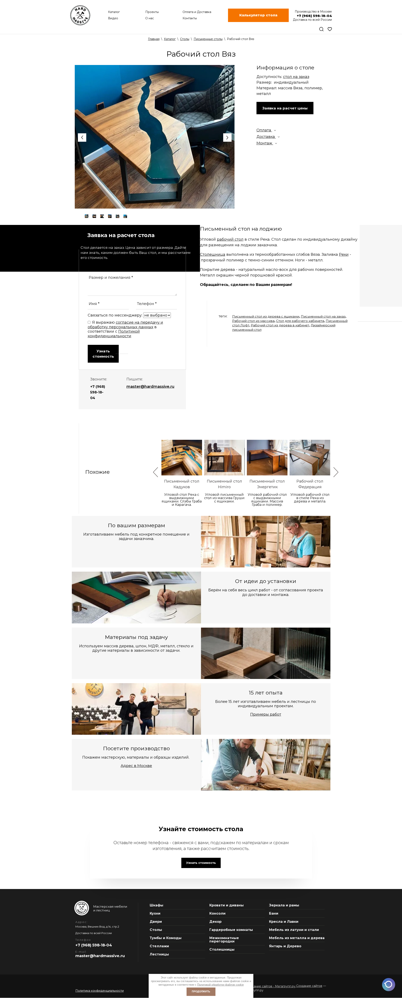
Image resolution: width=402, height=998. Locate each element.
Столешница (212, 254)
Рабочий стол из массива (253, 321)
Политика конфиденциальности (99, 991)
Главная (154, 39)
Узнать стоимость (103, 354)
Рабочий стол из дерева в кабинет (280, 325)
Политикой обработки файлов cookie (220, 984)
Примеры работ (265, 714)
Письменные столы (208, 39)
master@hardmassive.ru (150, 386)
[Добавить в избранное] (230, 69)
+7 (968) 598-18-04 (97, 392)
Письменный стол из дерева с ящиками (265, 316)
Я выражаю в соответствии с (125, 329)
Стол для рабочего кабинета (300, 321)
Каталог (170, 39)
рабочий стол (230, 239)
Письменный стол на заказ (323, 316)
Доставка (266, 136)
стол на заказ (296, 76)
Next (227, 137)
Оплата (264, 130)
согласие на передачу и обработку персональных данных (125, 324)
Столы (184, 39)
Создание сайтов (308, 986)
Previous (82, 137)
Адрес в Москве (136, 765)
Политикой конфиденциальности (114, 333)
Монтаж (264, 143)
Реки (344, 254)
